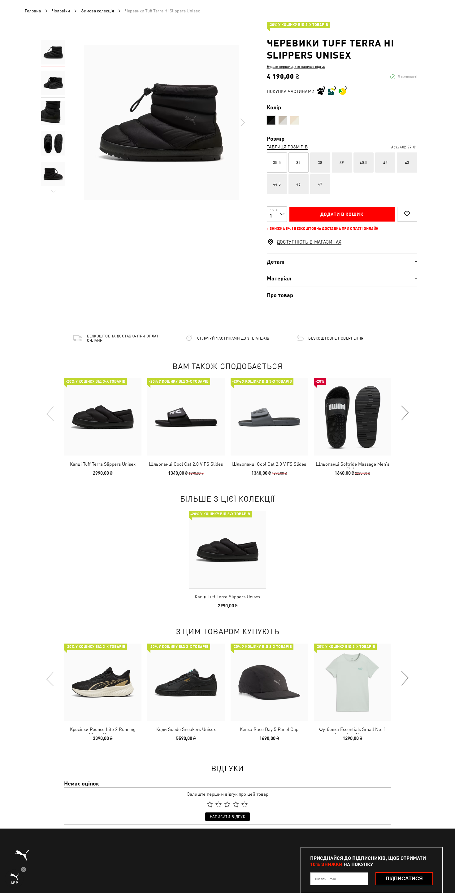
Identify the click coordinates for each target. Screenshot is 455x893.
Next (242, 122)
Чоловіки (61, 10)
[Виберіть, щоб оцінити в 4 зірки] (236, 804)
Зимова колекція (97, 10)
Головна (33, 10)
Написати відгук (227, 817)
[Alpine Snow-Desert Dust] (283, 120)
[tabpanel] (161, 122)
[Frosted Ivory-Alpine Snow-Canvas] (294, 120)
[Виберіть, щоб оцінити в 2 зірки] (218, 804)
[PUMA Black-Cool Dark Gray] (271, 120)
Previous (50, 413)
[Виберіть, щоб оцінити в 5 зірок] (244, 804)
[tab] (342, 261)
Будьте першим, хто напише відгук (296, 66)
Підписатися (404, 878)
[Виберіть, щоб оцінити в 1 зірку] (210, 804)
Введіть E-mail (325, 879)
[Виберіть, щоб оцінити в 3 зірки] (227, 804)
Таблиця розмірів (287, 146)
